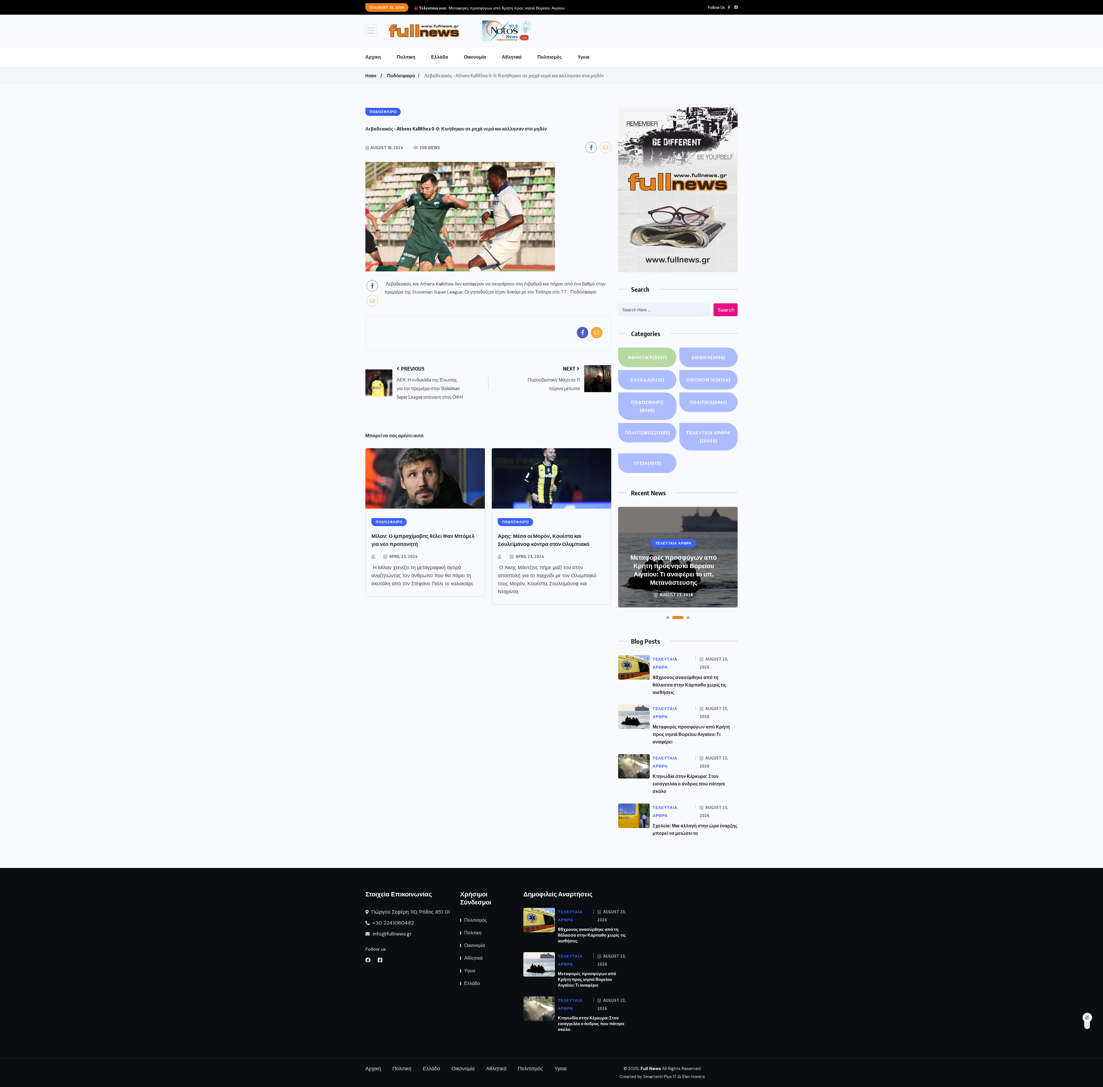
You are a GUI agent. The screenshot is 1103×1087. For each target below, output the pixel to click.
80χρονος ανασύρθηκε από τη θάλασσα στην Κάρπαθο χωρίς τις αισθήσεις (689, 684)
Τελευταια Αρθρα (708, 436)
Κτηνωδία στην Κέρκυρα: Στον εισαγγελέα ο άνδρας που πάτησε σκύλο (689, 783)
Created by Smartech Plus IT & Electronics (662, 1077)
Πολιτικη (406, 57)
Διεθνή (708, 357)
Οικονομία (475, 57)
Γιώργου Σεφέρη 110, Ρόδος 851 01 (410, 911)
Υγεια (583, 57)
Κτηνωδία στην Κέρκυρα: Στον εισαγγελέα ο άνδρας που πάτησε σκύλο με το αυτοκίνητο (673, 573)
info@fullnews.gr (391, 933)
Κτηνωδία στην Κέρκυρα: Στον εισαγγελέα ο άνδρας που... (500, 8)
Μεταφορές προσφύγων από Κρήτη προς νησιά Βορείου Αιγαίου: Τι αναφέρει (691, 734)
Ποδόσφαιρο (401, 75)
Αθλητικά (512, 57)
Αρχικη (373, 57)
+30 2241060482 (392, 922)
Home (370, 75)
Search (726, 309)
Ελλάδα (439, 57)
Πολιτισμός (549, 57)
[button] (667, 617)
